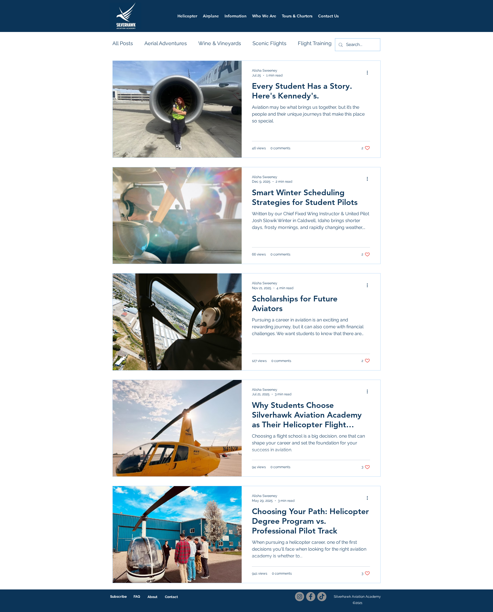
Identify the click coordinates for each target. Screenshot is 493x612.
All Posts (122, 43)
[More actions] (369, 72)
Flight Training (315, 43)
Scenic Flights (269, 43)
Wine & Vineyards (219, 43)
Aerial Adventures (165, 43)
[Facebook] (310, 596)
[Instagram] (299, 596)
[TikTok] (321, 596)
